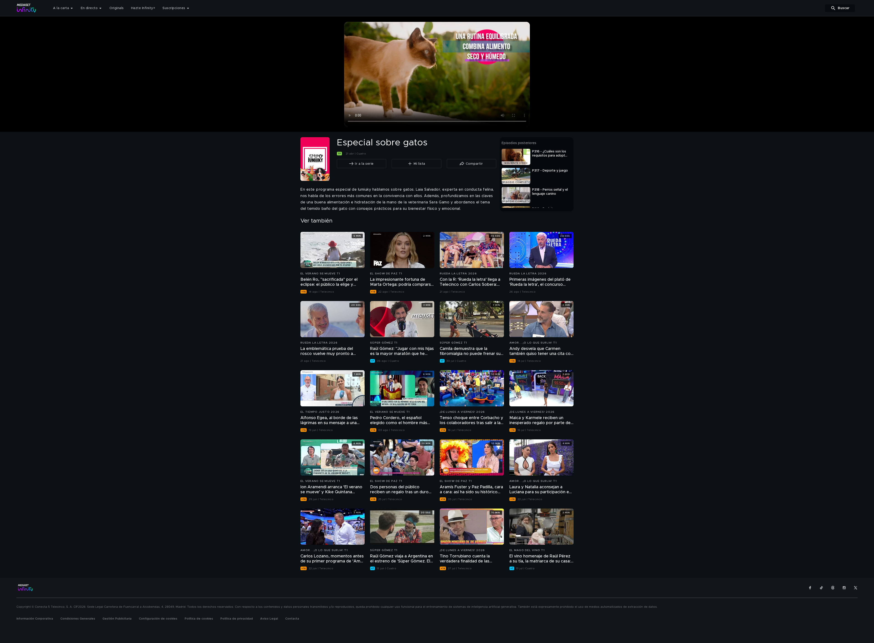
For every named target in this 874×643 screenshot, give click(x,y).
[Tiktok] (821, 588)
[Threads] (833, 588)
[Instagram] (844, 588)
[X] (856, 588)
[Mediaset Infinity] (26, 8)
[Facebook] (810, 588)
